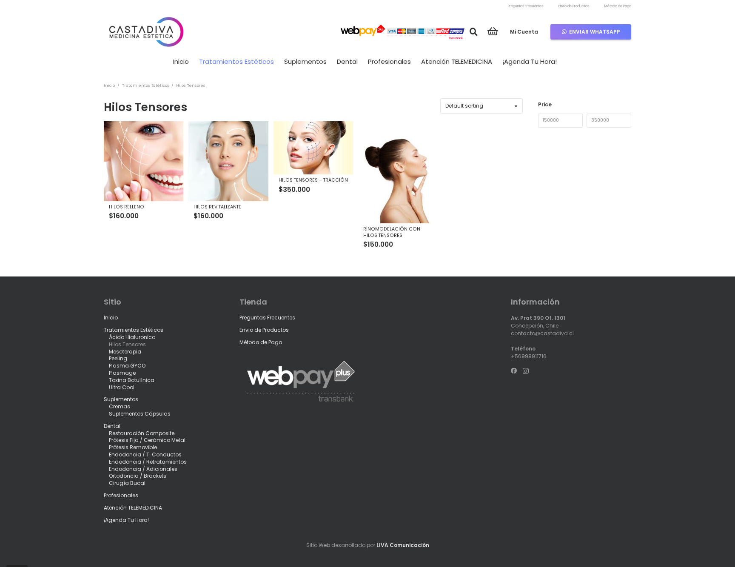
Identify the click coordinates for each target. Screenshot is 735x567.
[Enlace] (146, 32)
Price (545, 104)
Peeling (118, 358)
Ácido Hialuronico (132, 337)
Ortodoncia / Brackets (137, 475)
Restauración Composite (141, 432)
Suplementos (121, 399)
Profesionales (121, 495)
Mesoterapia (125, 351)
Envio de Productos (573, 6)
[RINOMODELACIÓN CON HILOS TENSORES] (398, 172)
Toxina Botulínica (131, 380)
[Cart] (492, 32)
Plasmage (122, 372)
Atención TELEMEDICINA (133, 507)
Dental (112, 426)
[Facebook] (514, 371)
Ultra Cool (121, 386)
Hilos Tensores (127, 344)
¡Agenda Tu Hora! (126, 519)
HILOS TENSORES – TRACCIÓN (313, 180)
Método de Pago (617, 6)
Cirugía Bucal (127, 483)
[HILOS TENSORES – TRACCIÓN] (313, 147)
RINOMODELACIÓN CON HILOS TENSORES (391, 232)
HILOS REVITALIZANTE (217, 207)
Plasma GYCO (127, 365)
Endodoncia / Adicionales (143, 468)
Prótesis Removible (133, 447)
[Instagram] (526, 371)
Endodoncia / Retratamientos (148, 461)
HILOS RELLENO (126, 207)
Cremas (119, 406)
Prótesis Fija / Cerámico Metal (147, 440)
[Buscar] (473, 32)
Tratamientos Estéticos (145, 85)
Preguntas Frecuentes (525, 6)
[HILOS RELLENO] (143, 161)
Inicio (109, 85)
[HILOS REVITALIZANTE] (228, 161)
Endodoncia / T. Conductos (145, 454)
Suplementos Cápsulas (140, 413)
